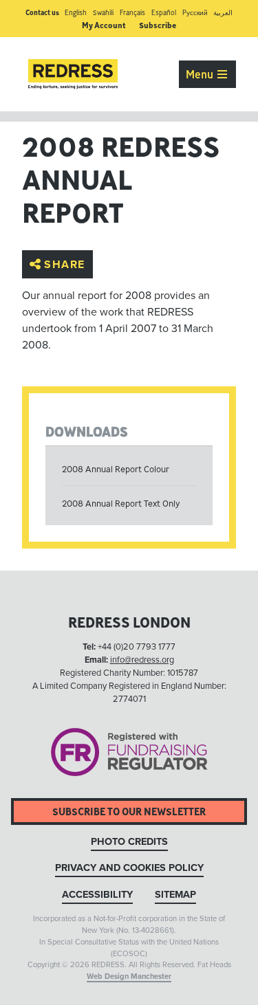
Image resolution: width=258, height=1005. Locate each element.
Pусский (195, 12)
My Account (104, 25)
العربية (223, 12)
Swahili (103, 12)
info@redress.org (142, 659)
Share (64, 264)
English (76, 12)
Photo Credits (129, 842)
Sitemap (175, 895)
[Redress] (73, 74)
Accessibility (97, 895)
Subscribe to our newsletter (129, 811)
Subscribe (157, 25)
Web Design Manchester (129, 976)
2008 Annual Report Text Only (121, 503)
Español (163, 12)
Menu (201, 74)
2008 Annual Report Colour (115, 469)
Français (132, 12)
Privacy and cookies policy (129, 868)
